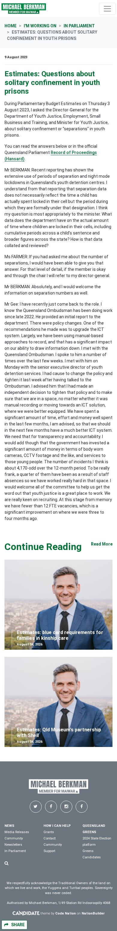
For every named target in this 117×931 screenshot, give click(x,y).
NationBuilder (93, 913)
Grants (49, 832)
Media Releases (16, 832)
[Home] (23, 8)
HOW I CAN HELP (57, 826)
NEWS (9, 826)
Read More (101, 544)
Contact (50, 838)
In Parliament (79, 25)
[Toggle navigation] (107, 9)
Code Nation (65, 913)
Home (10, 25)
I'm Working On (40, 25)
